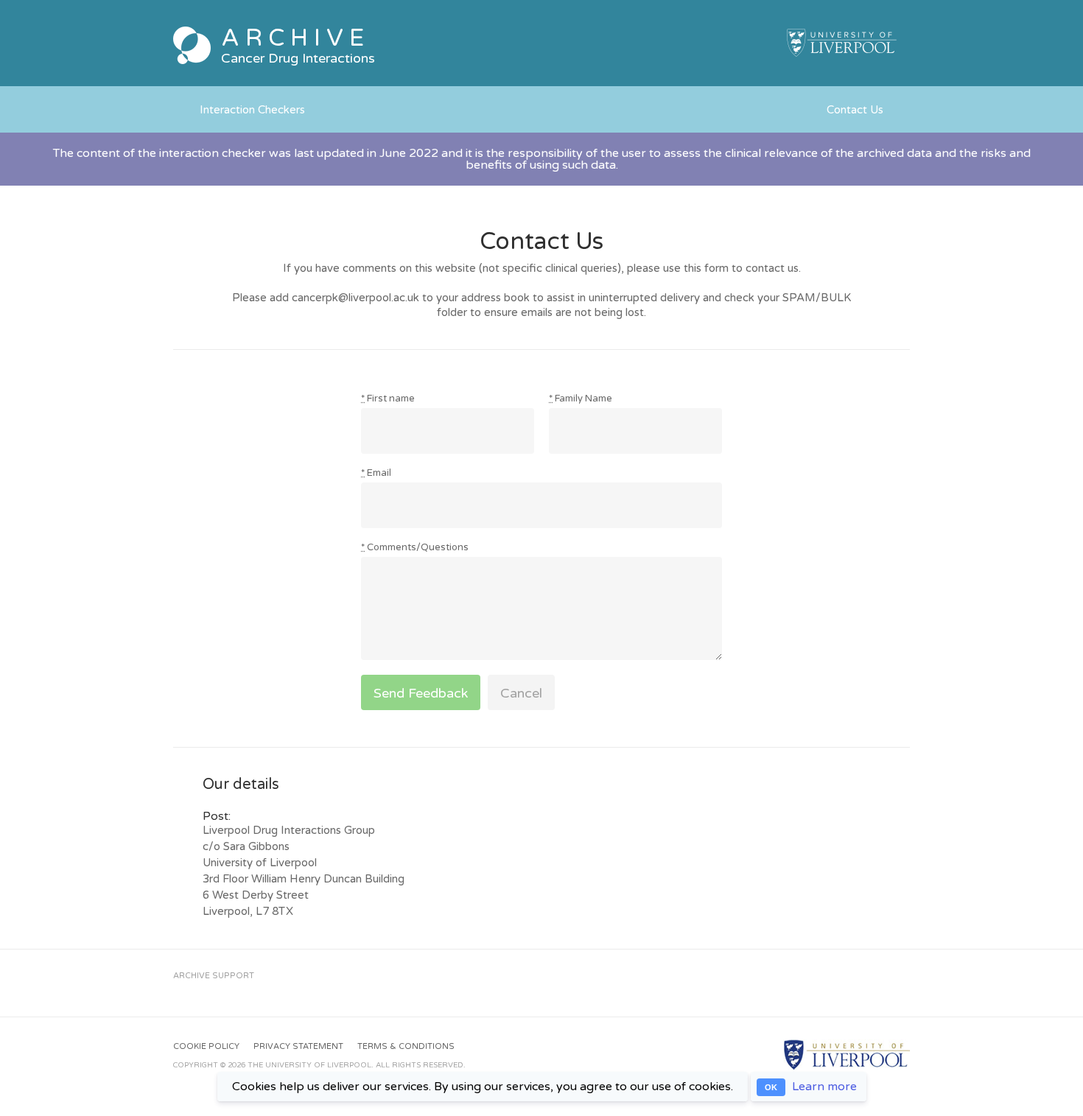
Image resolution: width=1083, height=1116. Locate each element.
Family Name (580, 399)
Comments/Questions (415, 547)
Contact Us (855, 109)
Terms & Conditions (406, 1046)
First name (388, 399)
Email (376, 473)
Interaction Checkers (252, 109)
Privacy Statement (298, 1046)
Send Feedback (421, 693)
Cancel (521, 693)
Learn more (824, 1086)
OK (771, 1087)
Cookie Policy (206, 1046)
